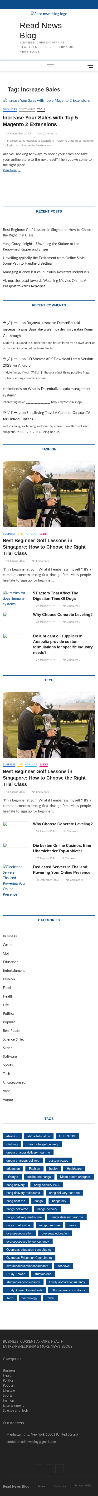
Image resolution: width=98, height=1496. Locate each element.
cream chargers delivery (22, 1160)
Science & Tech (14, 1039)
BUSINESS (67, 1136)
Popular (31, 534)
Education (10, 962)
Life (20, 534)
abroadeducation (38, 1136)
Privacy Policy (83, 1485)
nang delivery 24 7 (46, 1184)
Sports (8, 1065)
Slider (43, 534)
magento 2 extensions (40, 140)
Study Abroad (15, 1274)
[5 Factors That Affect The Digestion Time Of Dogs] (15, 599)
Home (41, 1486)
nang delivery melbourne (23, 1192)
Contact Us (60, 1486)
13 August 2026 (14, 561)
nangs (38, 1200)
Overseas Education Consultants (29, 1257)
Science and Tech (15, 1410)
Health (8, 996)
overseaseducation (19, 1233)
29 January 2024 (45, 606)
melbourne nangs (39, 1176)
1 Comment (69, 858)
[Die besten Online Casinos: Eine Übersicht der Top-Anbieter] (15, 852)
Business (10, 109)
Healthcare (74, 1168)
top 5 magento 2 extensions (34, 145)
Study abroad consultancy (67, 1282)
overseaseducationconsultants (27, 1265)
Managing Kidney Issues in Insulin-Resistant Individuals (46, 272)
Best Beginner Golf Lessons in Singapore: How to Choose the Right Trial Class (44, 547)
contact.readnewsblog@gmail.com (30, 1442)
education (13, 1168)
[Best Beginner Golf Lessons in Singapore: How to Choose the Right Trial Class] (49, 494)
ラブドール (12, 323)
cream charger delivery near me (28, 1152)
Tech (41, 109)
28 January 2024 (45, 622)
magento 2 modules (68, 140)
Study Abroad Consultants (24, 1290)
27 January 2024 (45, 660)
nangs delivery (47, 1209)
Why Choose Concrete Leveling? (63, 615)
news (72, 1225)
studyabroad (42, 1274)
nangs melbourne (18, 1225)
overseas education (55, 1233)
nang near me (15, 1200)
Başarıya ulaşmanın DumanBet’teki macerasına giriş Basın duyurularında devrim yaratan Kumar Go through (48, 329)
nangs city (59, 1200)
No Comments (47, 133)
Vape (6, 1091)
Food (7, 988)
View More (17, 170)
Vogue (8, 1099)
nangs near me (49, 1225)
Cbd (6, 953)
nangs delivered (17, 1209)
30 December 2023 (47, 880)
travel (50, 1298)
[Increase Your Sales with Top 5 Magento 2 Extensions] (49, 101)
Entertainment (14, 970)
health (53, 1168)
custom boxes (58, 1160)
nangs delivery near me (67, 1217)
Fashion (9, 979)
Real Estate (11, 1031)
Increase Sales (16, 140)
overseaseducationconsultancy (27, 1241)
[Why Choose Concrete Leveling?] (15, 621)
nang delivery (15, 1184)
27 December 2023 (18, 133)
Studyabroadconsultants (68, 1290)
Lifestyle (12, 1176)
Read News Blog (41, 30)
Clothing (12, 1144)
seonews (64, 1265)
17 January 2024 (45, 858)
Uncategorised (14, 1082)
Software (27, 109)
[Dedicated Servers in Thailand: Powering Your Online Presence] (15, 881)
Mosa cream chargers (75, 1176)
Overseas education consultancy (29, 1249)
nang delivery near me (64, 1192)
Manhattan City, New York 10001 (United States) (41, 1434)
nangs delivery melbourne (24, 1217)
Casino (8, 945)
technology (29, 1298)
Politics (9, 1013)
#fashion (12, 1136)
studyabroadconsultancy (23, 1282)
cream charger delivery (42, 1144)
